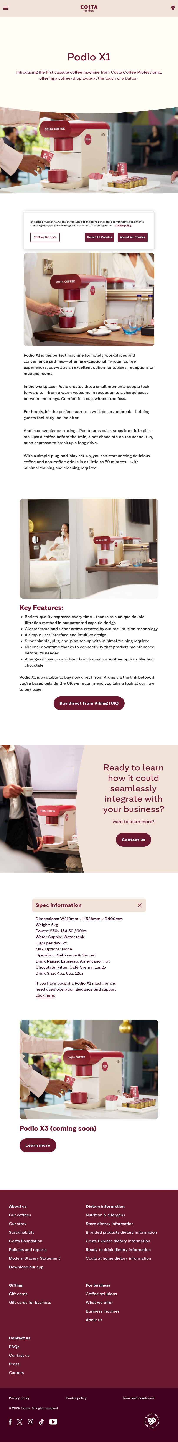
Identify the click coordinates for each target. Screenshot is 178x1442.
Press (14, 1364)
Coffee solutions (101, 1293)
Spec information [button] (59, 905)
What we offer (99, 1302)
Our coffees (20, 1215)
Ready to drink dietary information (118, 1249)
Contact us (133, 839)
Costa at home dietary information (118, 1258)
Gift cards (18, 1293)
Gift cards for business (30, 1302)
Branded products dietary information (121, 1232)
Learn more (37, 1145)
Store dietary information (110, 1223)
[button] (13, 8)
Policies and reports (28, 1249)
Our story (17, 1223)
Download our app (26, 1267)
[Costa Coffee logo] (89, 8)
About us (94, 1319)
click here (45, 995)
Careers (16, 1372)
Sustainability (22, 1232)
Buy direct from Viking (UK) (89, 703)
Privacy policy (19, 1398)
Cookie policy (76, 1398)
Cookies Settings (45, 237)
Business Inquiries (103, 1311)
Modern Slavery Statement (34, 1258)
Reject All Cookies (99, 237)
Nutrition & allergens (105, 1215)
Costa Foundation (25, 1241)
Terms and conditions (138, 1398)
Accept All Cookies (132, 237)
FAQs (14, 1346)
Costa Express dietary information (118, 1241)
